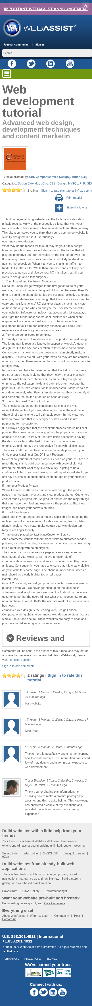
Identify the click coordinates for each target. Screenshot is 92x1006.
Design (61, 183)
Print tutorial (74, 197)
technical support (19, 659)
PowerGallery (31, 891)
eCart (44, 183)
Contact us (9, 919)
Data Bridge (30, 853)
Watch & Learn (39, 915)
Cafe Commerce (54, 903)
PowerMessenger (56, 891)
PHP (82, 183)
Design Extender (28, 183)
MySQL (73, 183)
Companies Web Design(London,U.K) (61, 177)
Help (77, 915)
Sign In (39, 44)
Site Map (51, 958)
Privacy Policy (32, 958)
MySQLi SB (50, 853)
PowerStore (9, 891)
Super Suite (9, 853)
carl (31, 177)
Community (61, 915)
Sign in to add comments (18, 666)
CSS (53, 183)
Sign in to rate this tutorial (57, 190)
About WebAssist (13, 915)
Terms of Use (11, 958)
